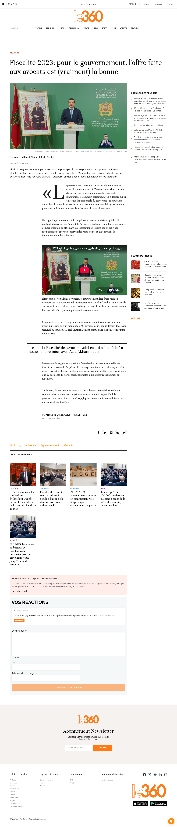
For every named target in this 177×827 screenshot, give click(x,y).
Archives (43, 786)
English (146, 4)
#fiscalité (68, 445)
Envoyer (102, 748)
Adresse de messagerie (25, 673)
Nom (14, 662)
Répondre (19, 620)
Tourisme (135, 28)
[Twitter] (149, 774)
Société (61, 28)
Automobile (14, 798)
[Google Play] (158, 803)
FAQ (71, 780)
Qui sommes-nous (46, 780)
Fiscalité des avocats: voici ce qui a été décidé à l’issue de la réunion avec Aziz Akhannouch (75, 349)
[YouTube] (155, 774)
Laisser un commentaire (68, 687)
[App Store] (140, 803)
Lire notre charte (20, 591)
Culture (85, 28)
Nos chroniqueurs (16, 807)
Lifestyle (123, 28)
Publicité (43, 783)
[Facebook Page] (144, 774)
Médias (95, 28)
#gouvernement (50, 445)
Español (158, 4)
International (73, 28)
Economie (50, 28)
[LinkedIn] (160, 774)
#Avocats (31, 445)
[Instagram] (165, 774)
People (113, 28)
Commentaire (19, 630)
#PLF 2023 (16, 445)
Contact (73, 783)
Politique (38, 28)
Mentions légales (107, 780)
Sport (104, 28)
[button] (171, 821)
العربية (170, 4)
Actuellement (14, 28)
